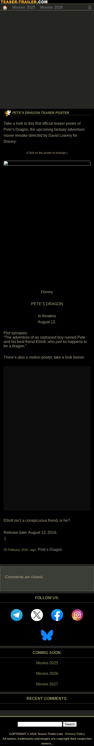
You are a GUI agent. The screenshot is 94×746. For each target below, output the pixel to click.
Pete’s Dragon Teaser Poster (40, 113)
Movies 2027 (47, 684)
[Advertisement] (47, 59)
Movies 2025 (23, 7)
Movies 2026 (51, 7)
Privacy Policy (75, 734)
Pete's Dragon (50, 549)
